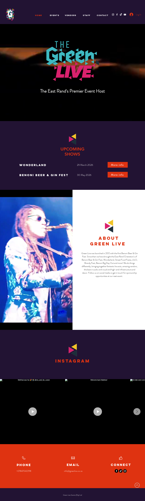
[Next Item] (136, 411)
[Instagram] (113, 14)
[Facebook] (117, 14)
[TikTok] (121, 14)
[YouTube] (124, 14)
